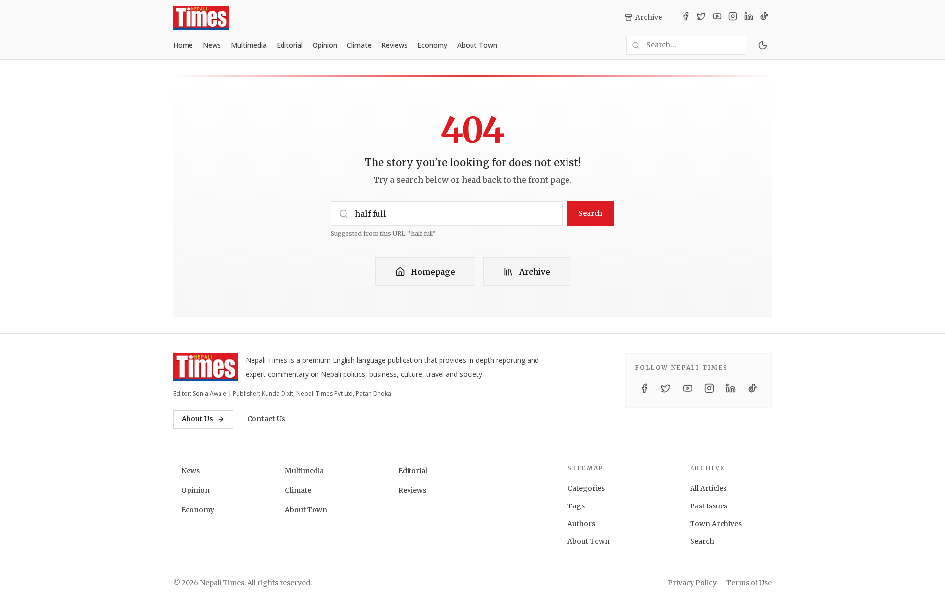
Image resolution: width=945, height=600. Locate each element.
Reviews (394, 45)
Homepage (433, 272)
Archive (534, 272)
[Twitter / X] (701, 18)
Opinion (325, 45)
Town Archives (716, 523)
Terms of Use (749, 582)
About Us (197, 418)
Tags (576, 506)
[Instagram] (732, 18)
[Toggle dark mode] (763, 45)
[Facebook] (685, 18)
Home (183, 45)
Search (590, 213)
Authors (581, 523)
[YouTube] (717, 18)
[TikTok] (764, 18)
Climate (359, 45)
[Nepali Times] (205, 367)
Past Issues (708, 506)
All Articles (708, 488)
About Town (477, 45)
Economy (432, 45)
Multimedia (249, 45)
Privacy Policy (692, 582)
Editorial (290, 45)
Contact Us (266, 418)
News (212, 45)
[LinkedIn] (748, 18)
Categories (586, 488)
